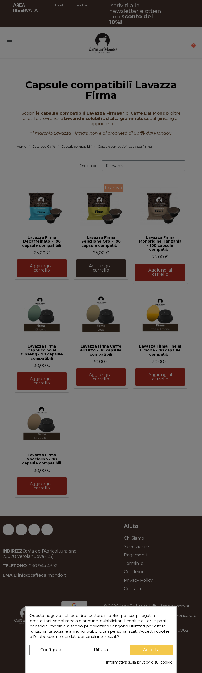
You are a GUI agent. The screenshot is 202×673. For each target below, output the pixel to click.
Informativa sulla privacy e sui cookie (139, 662)
